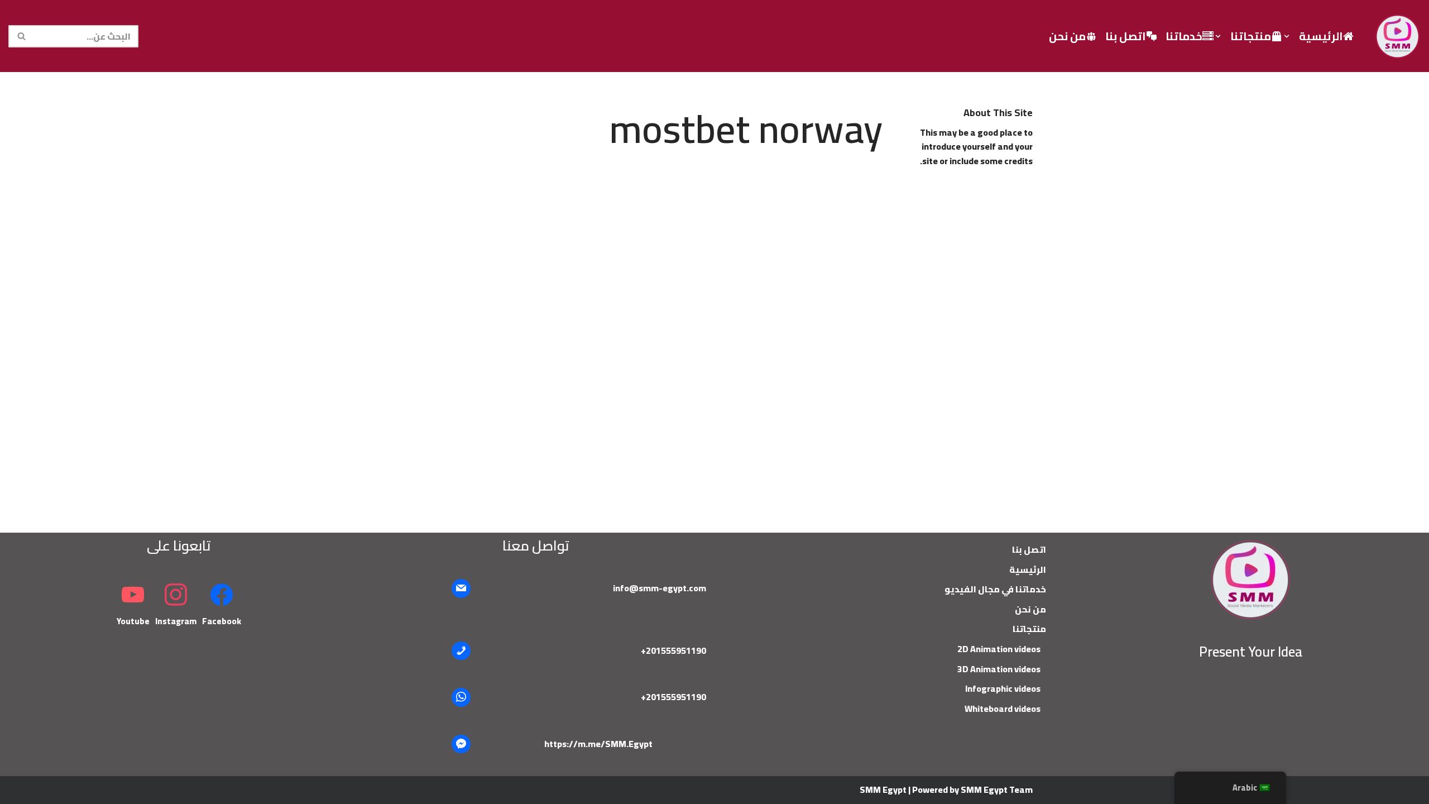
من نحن (1067, 36)
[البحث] (20, 36)
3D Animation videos (998, 669)
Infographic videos (1002, 688)
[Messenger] (461, 744)
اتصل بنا (1125, 36)
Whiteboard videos (1002, 708)
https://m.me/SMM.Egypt (598, 743)
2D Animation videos (998, 648)
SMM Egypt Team (997, 789)
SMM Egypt (883, 789)
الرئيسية (1321, 36)
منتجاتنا (1029, 628)
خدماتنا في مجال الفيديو (995, 589)
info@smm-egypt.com (659, 588)
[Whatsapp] (461, 697)
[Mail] (461, 588)
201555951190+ (673, 650)
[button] (1286, 36)
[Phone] (461, 651)
